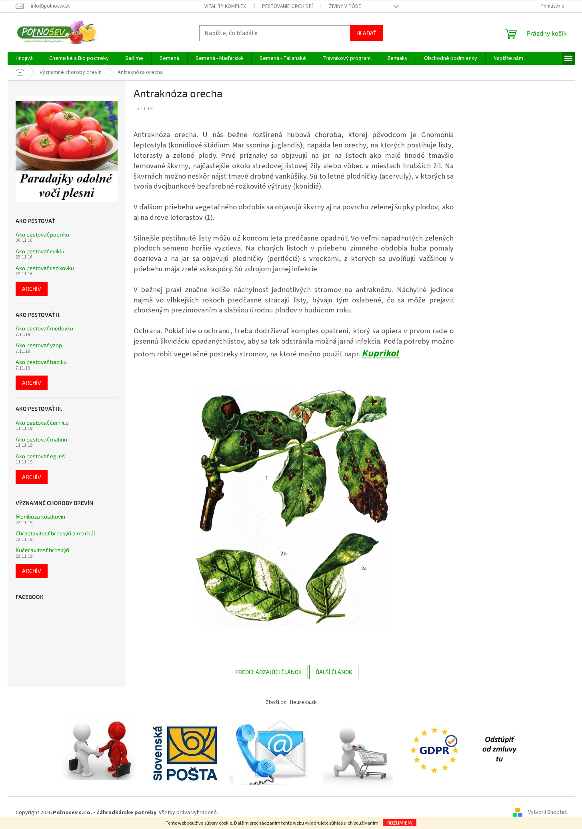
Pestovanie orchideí (287, 6)
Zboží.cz (276, 702)
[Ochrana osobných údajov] (436, 749)
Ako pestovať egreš (40, 456)
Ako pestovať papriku (42, 234)
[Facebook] (499, 749)
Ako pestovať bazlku (41, 362)
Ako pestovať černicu (42, 422)
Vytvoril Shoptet (547, 813)
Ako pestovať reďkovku (45, 268)
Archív (31, 288)
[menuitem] (24, 58)
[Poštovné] (185, 749)
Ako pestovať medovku (44, 328)
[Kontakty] (272, 749)
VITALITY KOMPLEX (225, 6)
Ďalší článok (334, 671)
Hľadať (366, 33)
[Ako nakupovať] (358, 749)
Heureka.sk (303, 702)
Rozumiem (399, 822)
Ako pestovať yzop (39, 345)
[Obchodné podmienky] (101, 749)
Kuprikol (381, 353)
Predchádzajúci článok (268, 671)
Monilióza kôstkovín (40, 516)
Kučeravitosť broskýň (42, 550)
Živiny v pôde (345, 6)
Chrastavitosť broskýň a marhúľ (55, 533)
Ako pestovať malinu (41, 439)
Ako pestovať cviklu (40, 251)
